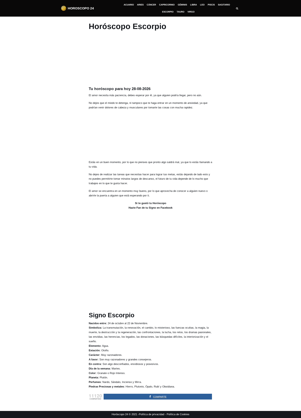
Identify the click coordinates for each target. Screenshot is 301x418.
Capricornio (167, 5)
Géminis (182, 5)
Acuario (129, 5)
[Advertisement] (150, 59)
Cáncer (151, 5)
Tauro (180, 12)
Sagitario (224, 5)
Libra (193, 5)
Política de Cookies (178, 414)
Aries (140, 5)
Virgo (191, 12)
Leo (202, 5)
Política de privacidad (151, 414)
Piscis (211, 5)
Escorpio (168, 12)
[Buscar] (237, 8)
